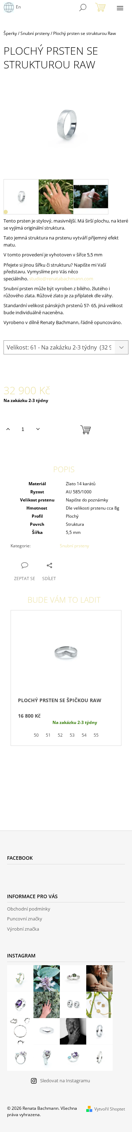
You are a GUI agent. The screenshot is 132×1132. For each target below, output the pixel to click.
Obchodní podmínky (28, 909)
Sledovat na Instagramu (65, 1080)
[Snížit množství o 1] (37, 429)
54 (84, 735)
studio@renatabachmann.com (61, 278)
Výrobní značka (23, 929)
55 (96, 735)
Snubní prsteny (74, 546)
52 (60, 735)
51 (48, 735)
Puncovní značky (24, 918)
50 (36, 735)
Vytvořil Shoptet (109, 1109)
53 (72, 735)
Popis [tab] (64, 469)
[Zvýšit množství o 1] (8, 429)
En (18, 7)
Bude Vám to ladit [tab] (64, 599)
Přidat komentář (35, 784)
